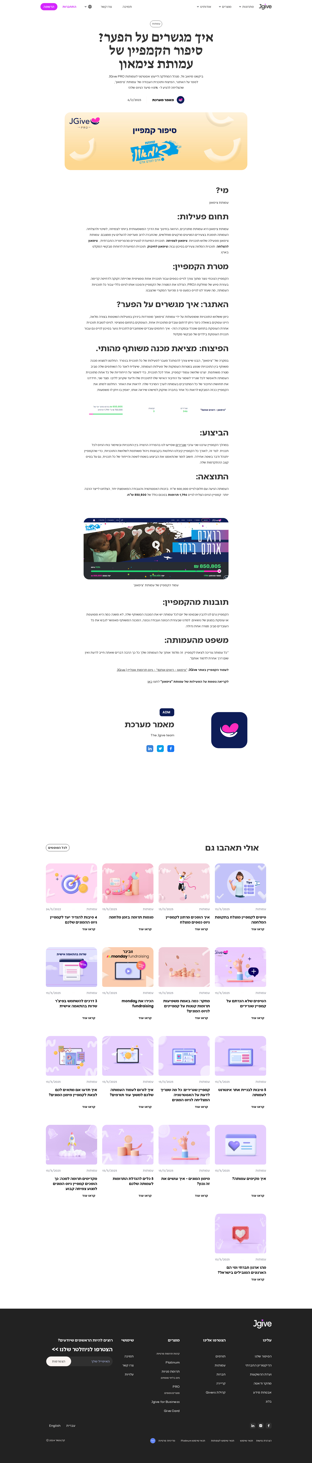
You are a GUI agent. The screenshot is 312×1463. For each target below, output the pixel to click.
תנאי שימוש (246, 1440)
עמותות (156, 23)
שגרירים (181, 445)
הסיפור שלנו (263, 1356)
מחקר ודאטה (263, 1383)
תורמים (221, 1356)
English (54, 1425)
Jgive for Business (165, 1402)
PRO (176, 1386)
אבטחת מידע (262, 1392)
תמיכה (127, 6)
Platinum (173, 1362)
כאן (150, 681)
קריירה (221, 1383)
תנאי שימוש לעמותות (222, 1440)
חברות (221, 1374)
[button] (246, 6)
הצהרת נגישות (264, 1440)
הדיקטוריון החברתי (258, 1365)
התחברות (69, 6)
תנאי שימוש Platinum (193, 1440)
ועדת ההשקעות (261, 1374)
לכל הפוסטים (57, 847)
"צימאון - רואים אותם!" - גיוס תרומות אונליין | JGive (152, 670)
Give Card (172, 1411)
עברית (70, 1425)
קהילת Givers (216, 1392)
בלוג (269, 1401)
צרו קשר (106, 6)
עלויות (129, 1374)
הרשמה (49, 6)
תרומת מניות (171, 1371)
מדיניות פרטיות (166, 1440)
